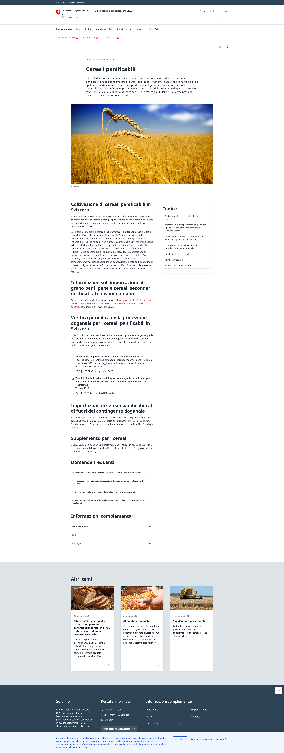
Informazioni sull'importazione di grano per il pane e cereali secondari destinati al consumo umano (185, 227)
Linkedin (108, 719)
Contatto (195, 716)
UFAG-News (152, 723)
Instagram (109, 714)
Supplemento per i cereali (176, 254)
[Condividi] (226, 46)
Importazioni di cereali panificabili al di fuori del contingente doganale (183, 247)
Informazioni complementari (177, 265)
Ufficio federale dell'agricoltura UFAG (113, 10)
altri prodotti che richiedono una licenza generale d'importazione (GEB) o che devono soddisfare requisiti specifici (111, 303)
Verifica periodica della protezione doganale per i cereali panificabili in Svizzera (185, 238)
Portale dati (152, 709)
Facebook (109, 709)
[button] (64, 29)
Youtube (125, 714)
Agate (149, 716)
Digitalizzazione (199, 709)
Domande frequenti (173, 259)
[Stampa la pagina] (220, 46)
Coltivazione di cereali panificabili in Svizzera (181, 217)
